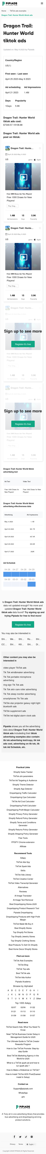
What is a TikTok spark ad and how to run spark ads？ (23, 1064)
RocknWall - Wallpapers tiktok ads (31, 639)
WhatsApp (23, 1092)
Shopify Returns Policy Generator (23, 829)
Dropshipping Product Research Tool (23, 908)
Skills (23, 870)
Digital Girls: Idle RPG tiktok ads (40, 644)
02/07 (13, 1007)
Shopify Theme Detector (23, 784)
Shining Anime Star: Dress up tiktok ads (5, 639)
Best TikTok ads (23, 973)
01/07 (32, 1015)
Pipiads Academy (23, 981)
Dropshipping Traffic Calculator (23, 793)
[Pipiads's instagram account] (32, 1137)
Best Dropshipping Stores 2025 (23, 904)
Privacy (12, 1144)
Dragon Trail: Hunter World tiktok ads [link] (17, 15)
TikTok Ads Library (23, 874)
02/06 (23, 1007)
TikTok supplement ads (14, 710)
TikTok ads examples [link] (18, 11)
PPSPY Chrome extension (23, 842)
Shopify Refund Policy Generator (23, 818)
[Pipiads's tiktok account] (26, 1137)
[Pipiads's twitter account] (20, 1137)
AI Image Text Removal (23, 899)
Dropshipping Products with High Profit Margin (23, 918)
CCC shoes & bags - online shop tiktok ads (5, 644)
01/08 (23, 1015)
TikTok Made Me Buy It (23, 923)
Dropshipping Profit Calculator (23, 805)
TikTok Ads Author (23, 977)
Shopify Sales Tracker (23, 772)
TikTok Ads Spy (23, 862)
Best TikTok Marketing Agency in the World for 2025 (23, 1057)
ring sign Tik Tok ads (13, 684)
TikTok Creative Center (23, 878)
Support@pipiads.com (23, 1088)
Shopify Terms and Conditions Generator (23, 824)
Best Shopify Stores (23, 928)
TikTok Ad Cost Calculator (23, 801)
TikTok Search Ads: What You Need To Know (23, 1028)
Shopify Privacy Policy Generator (23, 814)
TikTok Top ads (23, 969)
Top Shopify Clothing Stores (23, 940)
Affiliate (23, 846)
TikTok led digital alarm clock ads (19, 715)
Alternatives (23, 887)
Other (37, 998)
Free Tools (23, 838)
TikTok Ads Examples (23, 960)
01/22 (32, 1007)
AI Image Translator (23, 895)
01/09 (13, 1015)
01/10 (32, 1011)
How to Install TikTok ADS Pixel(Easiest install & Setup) (23, 1075)
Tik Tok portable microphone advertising (17, 678)
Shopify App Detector (23, 788)
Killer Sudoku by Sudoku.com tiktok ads (23, 644)
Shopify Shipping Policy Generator (23, 833)
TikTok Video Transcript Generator (23, 883)
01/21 (13, 1011)
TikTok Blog (23, 964)
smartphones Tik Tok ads (15, 698)
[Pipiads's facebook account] (14, 1137)
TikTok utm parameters (23, 776)
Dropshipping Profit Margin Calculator (23, 809)
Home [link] (4, 11)
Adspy (23, 857)
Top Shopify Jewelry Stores (23, 936)
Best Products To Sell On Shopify (23, 944)
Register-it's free (23, 344)
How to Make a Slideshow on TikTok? (23, 1069)
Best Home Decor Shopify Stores (23, 949)
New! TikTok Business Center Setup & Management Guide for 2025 (23, 1035)
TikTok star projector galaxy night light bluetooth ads (21, 704)
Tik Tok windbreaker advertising (18, 672)
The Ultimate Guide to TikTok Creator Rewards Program (23, 1043)
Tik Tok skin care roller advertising (20, 689)
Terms (21, 1144)
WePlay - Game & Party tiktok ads (14, 639)
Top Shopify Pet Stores (23, 932)
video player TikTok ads (14, 667)
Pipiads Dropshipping (23, 912)
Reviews (23, 891)
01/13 (23, 1011)
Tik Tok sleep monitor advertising (19, 693)
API (23, 1097)
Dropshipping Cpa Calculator (23, 797)
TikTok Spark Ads (23, 866)
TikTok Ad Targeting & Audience (23, 780)
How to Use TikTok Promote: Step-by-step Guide (23, 1050)
